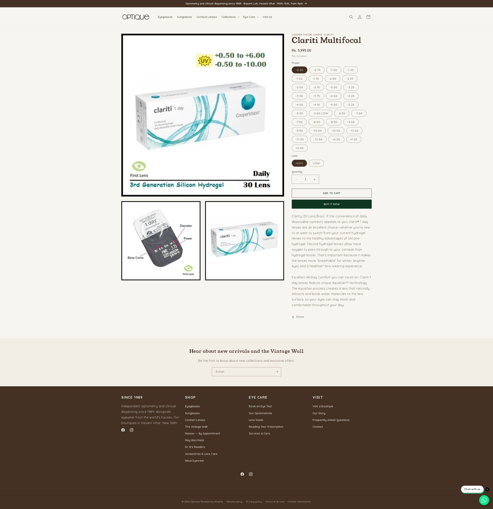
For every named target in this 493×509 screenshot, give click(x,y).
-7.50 (299, 122)
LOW (316, 163)
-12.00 (318, 139)
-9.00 (351, 122)
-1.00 (333, 70)
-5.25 (351, 104)
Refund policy (234, 501)
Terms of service (275, 501)
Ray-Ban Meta (194, 440)
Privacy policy (254, 501)
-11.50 (300, 139)
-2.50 (299, 87)
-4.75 (316, 104)
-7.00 (358, 113)
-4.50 (299, 104)
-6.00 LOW (320, 113)
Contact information (299, 501)
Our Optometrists (260, 413)
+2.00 (300, 148)
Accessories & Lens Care (201, 454)
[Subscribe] (276, 371)
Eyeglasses (192, 406)
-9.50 (299, 130)
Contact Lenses (195, 420)
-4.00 (333, 96)
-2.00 (332, 78)
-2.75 (316, 87)
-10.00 (317, 130)
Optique (195, 501)
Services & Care (259, 433)
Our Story (319, 413)
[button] (230, 17)
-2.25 (349, 78)
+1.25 (353, 139)
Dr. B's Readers (195, 447)
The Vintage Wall (196, 426)
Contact (318, 426)
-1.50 (299, 78)
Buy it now (332, 204)
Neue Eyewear (194, 460)
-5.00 (333, 104)
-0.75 (316, 70)
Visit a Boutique (323, 406)
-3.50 (299, 96)
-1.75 (316, 78)
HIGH (299, 163)
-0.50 (299, 70)
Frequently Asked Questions (331, 420)
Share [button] (300, 316)
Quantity (297, 171)
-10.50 (336, 130)
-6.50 (341, 113)
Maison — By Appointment (202, 433)
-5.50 (299, 113)
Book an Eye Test (260, 406)
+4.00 (336, 139)
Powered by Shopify (212, 501)
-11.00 (354, 130)
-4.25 (351, 96)
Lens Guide (256, 420)
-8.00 (316, 122)
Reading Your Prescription (266, 426)
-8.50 (333, 122)
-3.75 (316, 96)
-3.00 (333, 87)
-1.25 (350, 70)
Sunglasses (192, 413)
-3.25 (351, 87)
